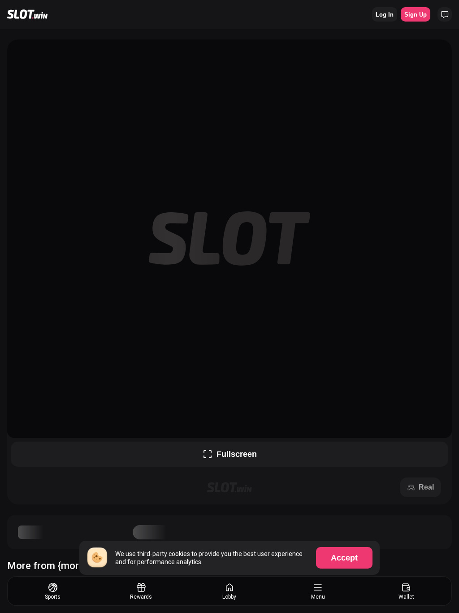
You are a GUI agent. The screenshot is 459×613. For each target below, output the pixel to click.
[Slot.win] (27, 14)
